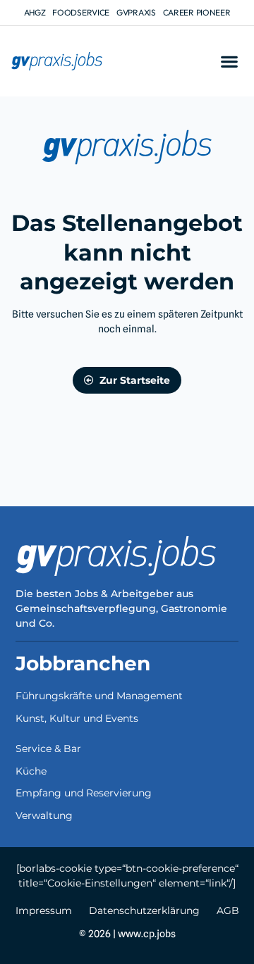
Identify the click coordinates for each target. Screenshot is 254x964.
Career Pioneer (197, 12)
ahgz (35, 12)
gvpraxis (136, 12)
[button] (229, 61)
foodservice (80, 12)
